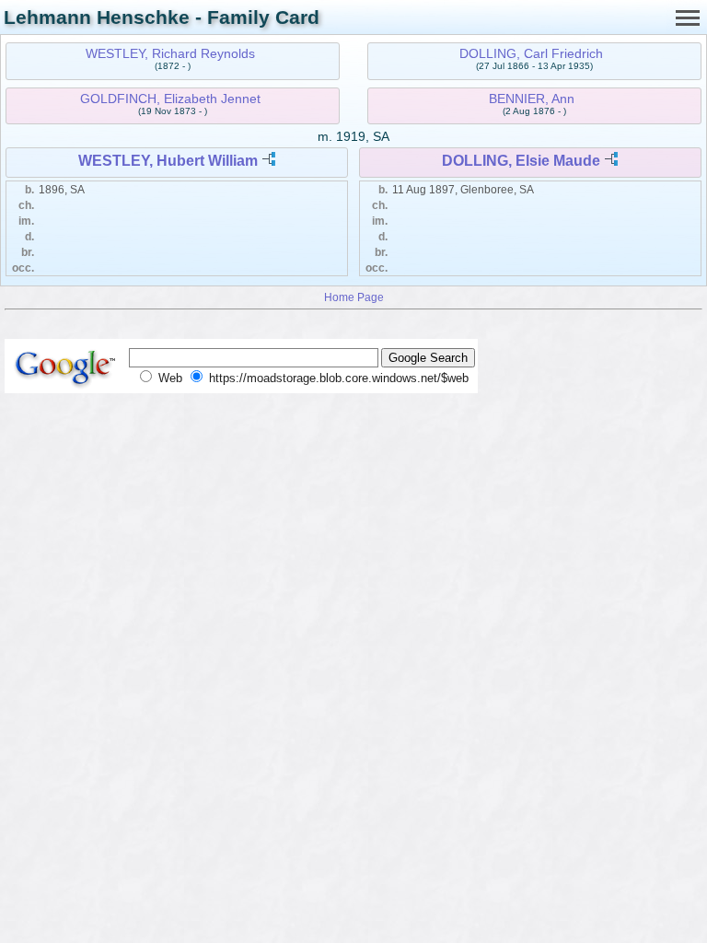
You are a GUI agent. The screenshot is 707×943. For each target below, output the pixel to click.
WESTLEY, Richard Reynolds (170, 53)
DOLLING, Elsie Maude (521, 161)
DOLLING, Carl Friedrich (531, 53)
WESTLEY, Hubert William (168, 161)
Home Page (354, 297)
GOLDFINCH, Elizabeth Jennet (170, 98)
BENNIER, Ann (531, 98)
